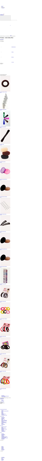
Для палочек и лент (4, 437)
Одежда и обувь (2, 416)
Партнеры (3, 459)
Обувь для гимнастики (4, 420)
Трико (2, 423)
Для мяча (3, 435)
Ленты (2, 411)
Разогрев (3, 421)
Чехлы (1, 432)
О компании (3, 395)
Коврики (3, 428)
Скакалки (3, 414)
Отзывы (2, 448)
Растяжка (3, 429)
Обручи (2, 413)
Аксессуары (1, 425)
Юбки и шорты (3, 424)
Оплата (2, 446)
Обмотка (3, 412)
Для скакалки (3, 438)
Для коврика (3, 434)
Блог (2, 458)
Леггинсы (3, 418)
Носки (2, 419)
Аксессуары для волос (4, 426)
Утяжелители (3, 431)
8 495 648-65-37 (2, 398)
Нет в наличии (2, 39)
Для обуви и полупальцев (4, 436)
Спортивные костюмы (4, 422)
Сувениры (3, 430)
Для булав (3, 433)
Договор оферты (3, 396)
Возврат (2, 447)
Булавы (2, 410)
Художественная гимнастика (3, 409)
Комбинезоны (3, 417)
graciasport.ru (1, 14)
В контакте (3, 400)
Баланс (2, 427)
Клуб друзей (3, 449)
